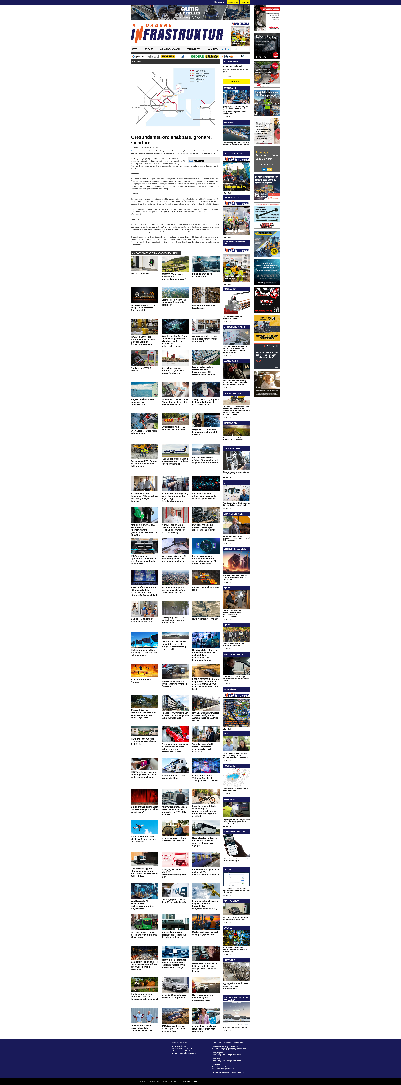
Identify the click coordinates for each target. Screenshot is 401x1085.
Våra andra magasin (170, 49)
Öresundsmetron (138, 151)
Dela (191, 161)
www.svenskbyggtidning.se (182, 1048)
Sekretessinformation (189, 1081)
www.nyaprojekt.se (179, 1046)
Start (134, 49)
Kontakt (149, 49)
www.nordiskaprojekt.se (181, 1050)
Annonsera (245, 2)
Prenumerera (233, 2)
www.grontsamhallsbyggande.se (184, 1053)
